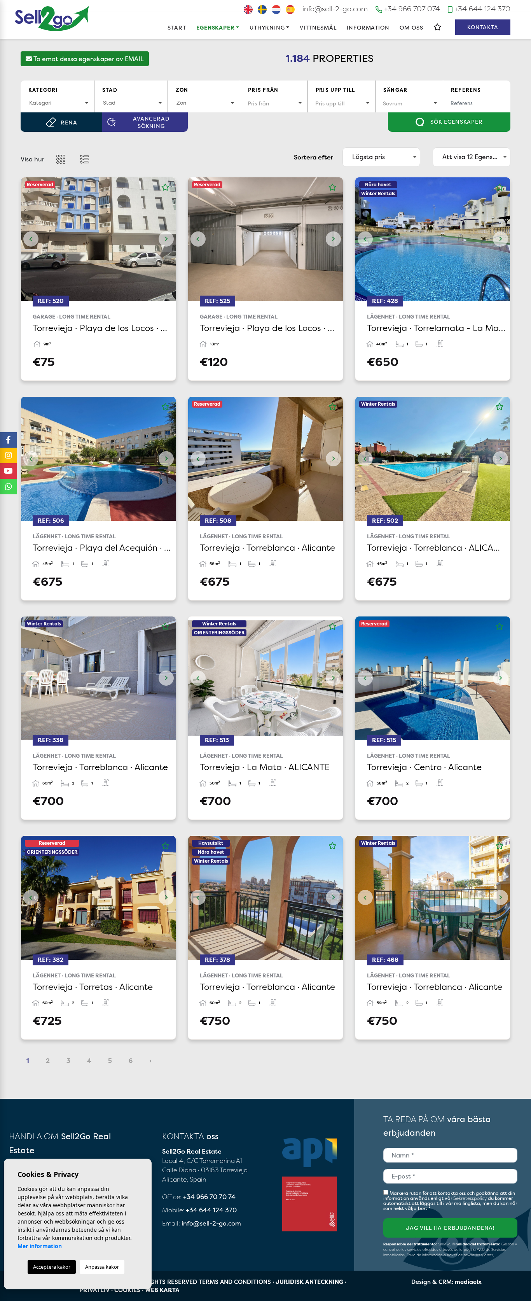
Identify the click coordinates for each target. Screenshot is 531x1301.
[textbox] (57, 102)
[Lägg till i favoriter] (165, 187)
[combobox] (57, 103)
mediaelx (468, 1282)
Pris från (263, 89)
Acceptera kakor (51, 1266)
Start (177, 27)
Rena (69, 122)
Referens (466, 89)
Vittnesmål (318, 27)
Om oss (411, 27)
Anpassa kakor (102, 1266)
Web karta (162, 1290)
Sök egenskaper (455, 121)
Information (368, 27)
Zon (182, 89)
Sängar (395, 89)
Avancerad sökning (151, 122)
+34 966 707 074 (411, 9)
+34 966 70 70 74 (209, 1196)
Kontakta (482, 27)
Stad (109, 89)
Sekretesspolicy (470, 1198)
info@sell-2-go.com (335, 9)
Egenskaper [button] (215, 27)
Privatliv (94, 1290)
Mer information (39, 1246)
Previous (30, 239)
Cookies (127, 1290)
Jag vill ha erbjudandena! (450, 1227)
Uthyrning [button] (267, 27)
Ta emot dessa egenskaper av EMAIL (88, 58)
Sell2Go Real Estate (52, 18)
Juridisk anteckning (309, 1282)
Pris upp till (335, 89)
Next (166, 239)
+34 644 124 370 (481, 9)
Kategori (43, 89)
